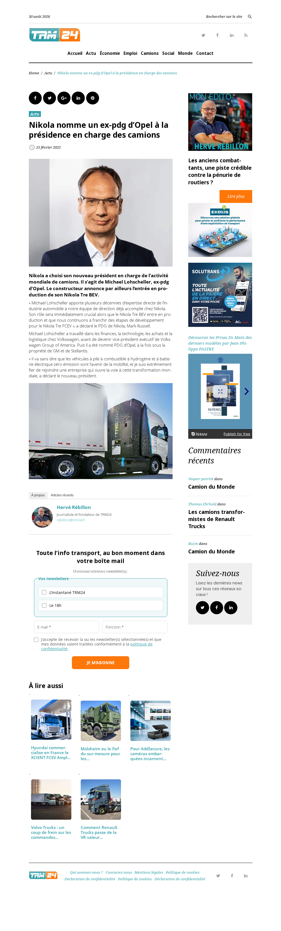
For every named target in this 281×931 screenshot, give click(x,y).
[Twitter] (203, 35)
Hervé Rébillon (74, 507)
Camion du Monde (211, 486)
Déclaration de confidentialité (89, 878)
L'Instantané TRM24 (67, 592)
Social (168, 53)
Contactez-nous (119, 872)
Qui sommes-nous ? (86, 872)
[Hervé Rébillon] (42, 526)
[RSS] (245, 35)
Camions (150, 53)
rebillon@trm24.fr (71, 519)
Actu (91, 53)
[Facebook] (217, 35)
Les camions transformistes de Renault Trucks (216, 519)
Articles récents (62, 495)
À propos (38, 495)
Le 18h (55, 605)
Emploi (130, 53)
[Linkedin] (231, 35)
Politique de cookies (182, 872)
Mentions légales (148, 872)
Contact (204, 53)
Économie (110, 53)
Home (34, 72)
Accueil (75, 53)
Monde (185, 53)
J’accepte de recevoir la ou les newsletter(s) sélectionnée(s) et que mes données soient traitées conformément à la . (101, 644)
